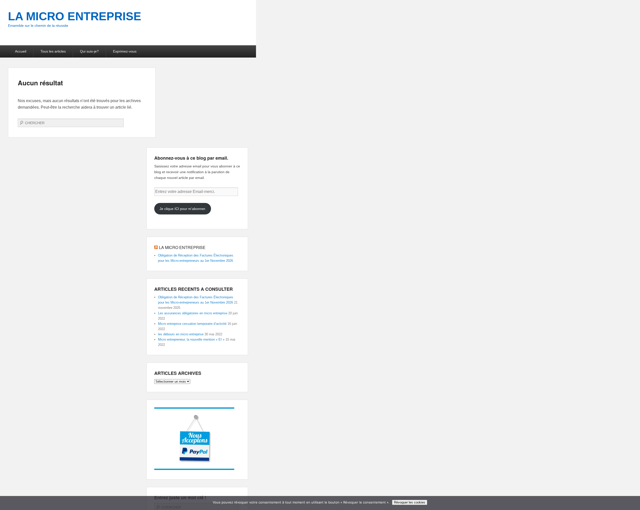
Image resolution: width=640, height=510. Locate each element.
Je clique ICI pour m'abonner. (183, 209)
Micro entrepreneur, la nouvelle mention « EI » (191, 339)
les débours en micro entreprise (181, 334)
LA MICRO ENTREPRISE (74, 16)
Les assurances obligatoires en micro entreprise (192, 313)
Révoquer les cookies (409, 502)
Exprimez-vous (124, 51)
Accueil (20, 51)
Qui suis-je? (89, 51)
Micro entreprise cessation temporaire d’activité (192, 324)
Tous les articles (53, 51)
